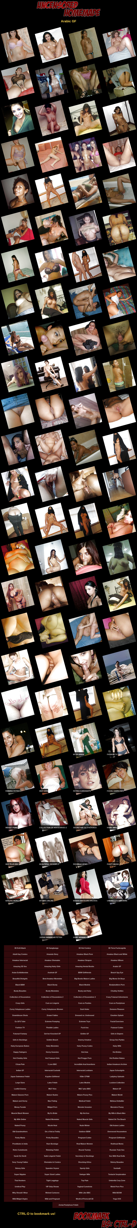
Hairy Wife (112, 828)
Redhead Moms (80, 864)
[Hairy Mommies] (85, 941)
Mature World (12, 901)
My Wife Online (46, 901)
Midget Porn (11, 828)
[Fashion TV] (119, 758)
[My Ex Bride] (85, 758)
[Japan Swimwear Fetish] (51, 941)
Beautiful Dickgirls (49, 864)
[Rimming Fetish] (18, 794)
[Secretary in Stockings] (85, 831)
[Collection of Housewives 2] (51, 831)
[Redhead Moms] (85, 867)
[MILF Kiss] (51, 794)
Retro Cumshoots (82, 791)
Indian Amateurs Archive (85, 901)
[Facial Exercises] (119, 794)
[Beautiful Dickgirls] (51, 867)
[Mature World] (18, 904)
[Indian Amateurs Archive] (85, 904)
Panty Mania (113, 864)
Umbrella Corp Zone (117, 901)
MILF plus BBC (12, 864)
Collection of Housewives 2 (53, 828)
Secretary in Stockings (85, 828)
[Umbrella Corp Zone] (119, 904)
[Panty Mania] (119, 867)
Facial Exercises (115, 791)
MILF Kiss (43, 791)
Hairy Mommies (80, 937)
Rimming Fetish (12, 791)
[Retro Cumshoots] (85, 794)
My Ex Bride (78, 754)
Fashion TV (112, 754)
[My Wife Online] (51, 904)
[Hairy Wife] (119, 831)
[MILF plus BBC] (18, 867)
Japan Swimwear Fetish (50, 937)
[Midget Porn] (18, 831)
